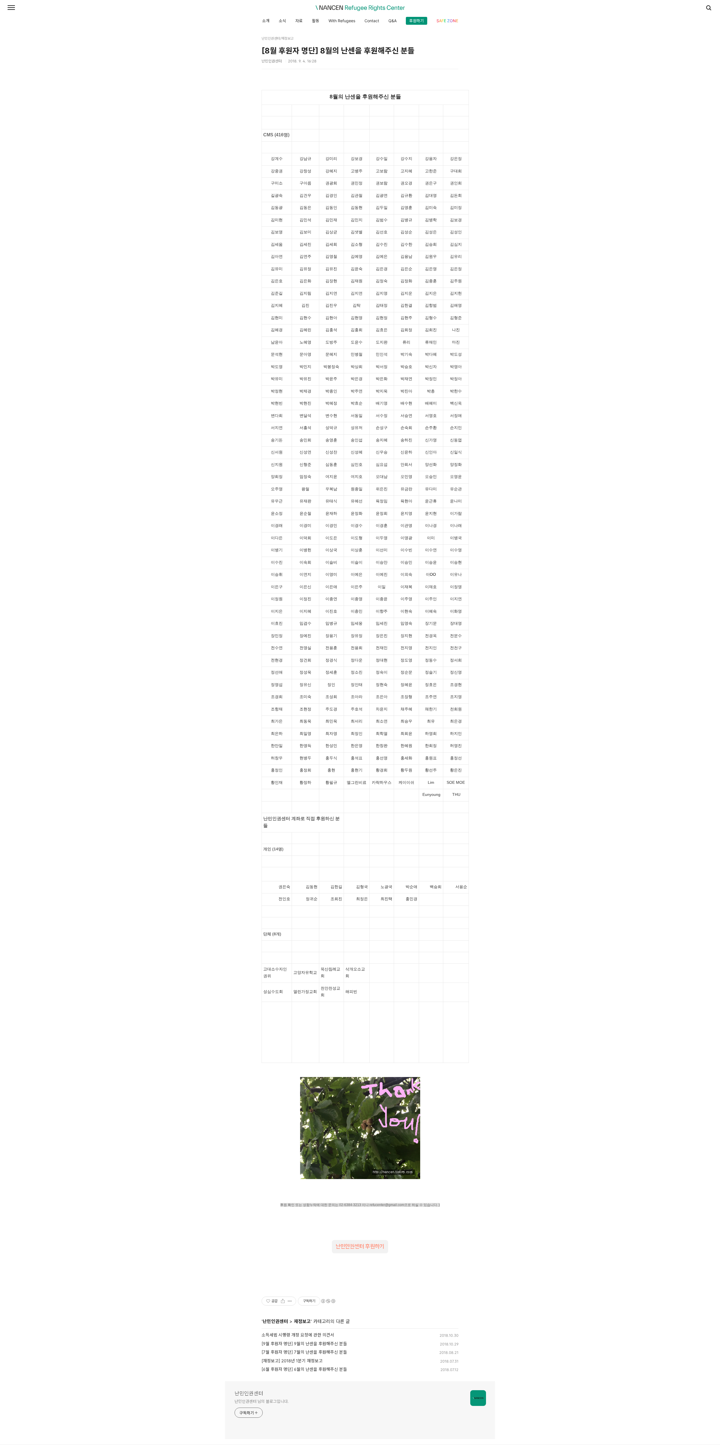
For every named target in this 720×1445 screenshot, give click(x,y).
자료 (299, 20)
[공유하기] (282, 1301)
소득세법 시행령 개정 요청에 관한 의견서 (298, 1335)
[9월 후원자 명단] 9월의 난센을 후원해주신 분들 (304, 1343)
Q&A (392, 20)
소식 (282, 20)
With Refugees (341, 20)
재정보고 (302, 1321)
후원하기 (416, 20)
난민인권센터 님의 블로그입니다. (262, 1401)
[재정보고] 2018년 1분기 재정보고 (292, 1360)
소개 (265, 20)
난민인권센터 (275, 1321)
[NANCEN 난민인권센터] (360, 8)
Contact (371, 20)
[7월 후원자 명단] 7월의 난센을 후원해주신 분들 (304, 1352)
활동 (315, 20)
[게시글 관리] (289, 1301)
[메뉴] (11, 7)
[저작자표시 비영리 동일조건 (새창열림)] (328, 1301)
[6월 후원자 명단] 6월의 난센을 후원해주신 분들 (304, 1369)
